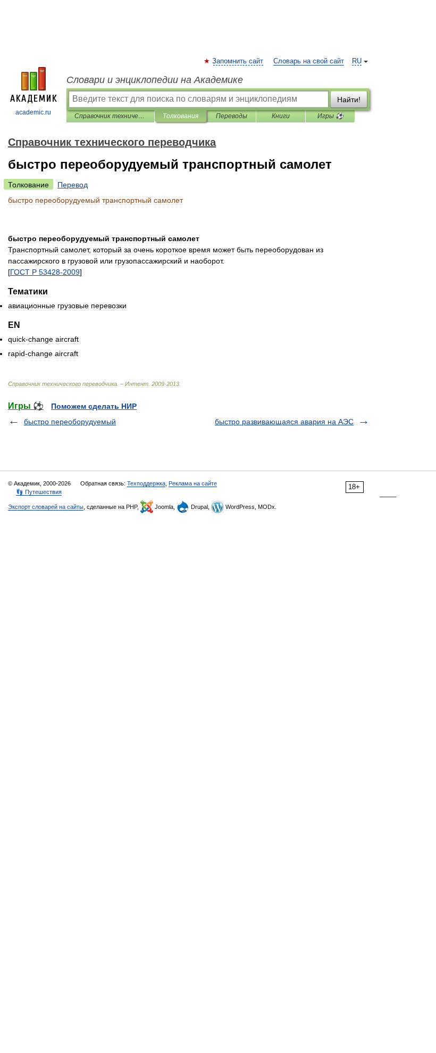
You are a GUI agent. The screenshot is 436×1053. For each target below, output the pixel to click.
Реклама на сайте (193, 483)
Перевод (72, 184)
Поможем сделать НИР (94, 406)
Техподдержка (146, 483)
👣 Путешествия (39, 492)
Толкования (180, 116)
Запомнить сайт (238, 61)
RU (357, 61)
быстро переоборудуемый (70, 421)
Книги (281, 116)
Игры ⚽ (330, 116)
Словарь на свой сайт (308, 61)
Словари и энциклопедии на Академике (154, 80)
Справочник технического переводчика (110, 116)
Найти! (348, 99)
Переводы (231, 116)
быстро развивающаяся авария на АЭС (284, 421)
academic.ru (33, 112)
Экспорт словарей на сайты (45, 507)
